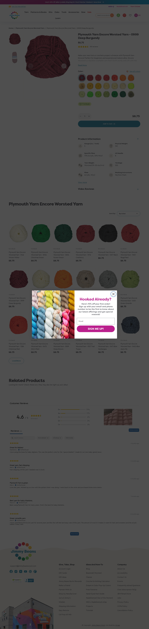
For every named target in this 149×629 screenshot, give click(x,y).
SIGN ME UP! (96, 329)
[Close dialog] (113, 294)
